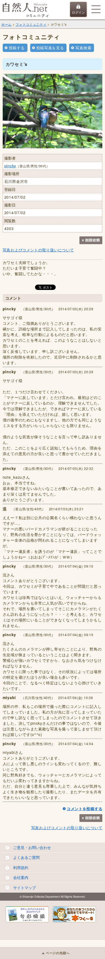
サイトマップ (24, 887)
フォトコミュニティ (31, 24)
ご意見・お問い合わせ (32, 847)
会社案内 (20, 877)
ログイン (78, 12)
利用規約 (20, 867)
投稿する (17, 47)
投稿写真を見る (50, 47)
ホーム (6, 24)
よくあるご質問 (26, 857)
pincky (10, 165)
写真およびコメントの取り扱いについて (38, 249)
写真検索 (83, 47)
